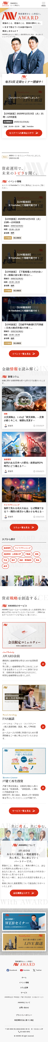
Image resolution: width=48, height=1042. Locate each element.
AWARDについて (24, 1002)
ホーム (24, 977)
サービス (24, 993)
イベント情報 (24, 982)
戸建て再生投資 (25, 997)
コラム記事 (24, 988)
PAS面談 (16, 997)
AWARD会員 (9, 997)
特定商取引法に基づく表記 (24, 1020)
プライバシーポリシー (24, 1015)
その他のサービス (38, 997)
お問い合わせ (24, 1008)
